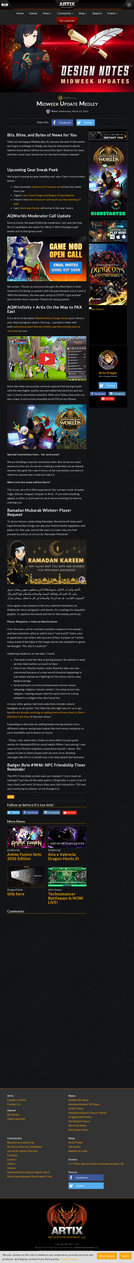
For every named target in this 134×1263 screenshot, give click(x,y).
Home (20, 13)
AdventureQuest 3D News (84, 1104)
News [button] (46, 13)
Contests (12, 1155)
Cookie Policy (69, 1259)
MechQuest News (79, 1121)
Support (97, 13)
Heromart (74, 1146)
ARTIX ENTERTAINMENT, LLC (67, 1237)
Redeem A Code (78, 1150)
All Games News (78, 1129)
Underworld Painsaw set (45, 186)
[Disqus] (46, 954)
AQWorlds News (78, 1099)
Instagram (53, 812)
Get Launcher (67, 20)
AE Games (13, 1114)
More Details (107, 1255)
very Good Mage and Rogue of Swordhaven (48, 195)
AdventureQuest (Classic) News (87, 1112)
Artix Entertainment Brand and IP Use (29, 1176)
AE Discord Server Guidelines (24, 1146)
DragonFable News (80, 1116)
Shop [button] (82, 13)
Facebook (65, 122)
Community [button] (64, 13)
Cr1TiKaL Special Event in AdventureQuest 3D (96, 1163)
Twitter (88, 122)
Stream (11, 1167)
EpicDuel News (77, 1125)
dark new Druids (30, 207)
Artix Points (75, 1142)
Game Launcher (16, 1118)
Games (33, 13)
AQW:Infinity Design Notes (51, 318)
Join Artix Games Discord (22, 1150)
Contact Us (14, 1104)
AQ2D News (76, 1108)
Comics (11, 1159)
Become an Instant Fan (20, 1142)
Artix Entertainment (85, 1247)
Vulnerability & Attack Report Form (28, 1172)
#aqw (10, 797)
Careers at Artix (16, 1099)
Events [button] (112, 13)
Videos (11, 1163)
